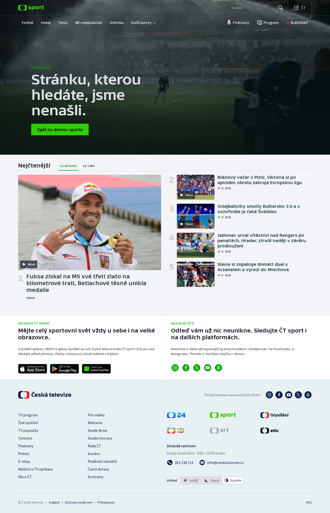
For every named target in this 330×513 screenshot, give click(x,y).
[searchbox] (253, 7)
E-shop (24, 461)
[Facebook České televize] (279, 395)
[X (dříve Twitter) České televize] (298, 395)
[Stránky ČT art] (219, 432)
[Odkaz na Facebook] (186, 368)
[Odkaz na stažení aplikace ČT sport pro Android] (64, 369)
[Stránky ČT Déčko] (175, 432)
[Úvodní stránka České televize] (45, 395)
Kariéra (94, 453)
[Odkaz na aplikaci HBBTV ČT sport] (96, 369)
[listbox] (212, 480)
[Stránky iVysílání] (274, 416)
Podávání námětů (102, 461)
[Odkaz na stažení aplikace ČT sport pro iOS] (32, 369)
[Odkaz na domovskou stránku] (38, 8)
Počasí (23, 453)
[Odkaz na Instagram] (175, 368)
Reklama (95, 422)
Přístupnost (106, 502)
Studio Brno (97, 430)
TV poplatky (28, 430)
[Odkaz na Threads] (218, 368)
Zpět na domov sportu (60, 129)
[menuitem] (27, 22)
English (54, 502)
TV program (28, 414)
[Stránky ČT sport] (223, 416)
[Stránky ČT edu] (269, 432)
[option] (191, 480)
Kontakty (95, 476)
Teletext (25, 438)
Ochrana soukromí (78, 502)
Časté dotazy (98, 469)
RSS (309, 502)
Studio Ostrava (100, 438)
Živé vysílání (28, 422)
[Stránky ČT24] (176, 416)
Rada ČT (94, 445)
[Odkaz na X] (197, 368)
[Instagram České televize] (269, 395)
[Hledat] (281, 7)
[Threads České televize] (308, 395)
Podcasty (25, 445)
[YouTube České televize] (289, 395)
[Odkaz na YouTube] (208, 368)
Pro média (96, 414)
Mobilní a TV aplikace (35, 469)
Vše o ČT (25, 476)
